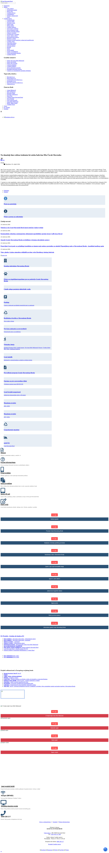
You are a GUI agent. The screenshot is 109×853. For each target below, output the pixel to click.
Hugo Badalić (10, 99)
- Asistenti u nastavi (11, 677)
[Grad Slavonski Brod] (7, 1)
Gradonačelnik (10, 20)
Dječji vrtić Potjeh (11, 62)
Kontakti (6, 109)
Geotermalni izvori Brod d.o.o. (15, 79)
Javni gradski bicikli (8, 786)
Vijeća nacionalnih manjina (14, 53)
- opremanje (12, 641)
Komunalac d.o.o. (11, 81)
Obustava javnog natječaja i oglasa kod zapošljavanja (20, 40)
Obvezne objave (11, 46)
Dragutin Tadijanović (12, 94)
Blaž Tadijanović (11, 91)
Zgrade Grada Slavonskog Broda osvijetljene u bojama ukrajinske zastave (25, 240)
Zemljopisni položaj (12, 10)
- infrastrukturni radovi (14, 643)
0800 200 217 (60, 841)
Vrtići (3, 782)
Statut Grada (10, 24)
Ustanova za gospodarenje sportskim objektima (19, 70)
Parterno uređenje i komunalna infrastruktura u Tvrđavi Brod (19, 650)
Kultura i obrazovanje (12, 15)
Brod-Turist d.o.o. (11, 78)
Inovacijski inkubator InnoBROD (13, 646)
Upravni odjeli (10, 21)
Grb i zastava (10, 8)
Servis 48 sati (5, 494)
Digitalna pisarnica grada (9, 806)
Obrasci (3, 453)
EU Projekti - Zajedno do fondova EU (12, 636)
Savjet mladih (10, 50)
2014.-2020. (11, 657)
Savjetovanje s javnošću (13, 34)
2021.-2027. (11, 655)
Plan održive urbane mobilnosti (12, 647)
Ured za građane (6, 483)
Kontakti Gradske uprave (54, 844)
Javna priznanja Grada (12, 30)
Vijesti (5, 106)
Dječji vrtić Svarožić (12, 63)
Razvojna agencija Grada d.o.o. (15, 82)
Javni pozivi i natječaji (12, 28)
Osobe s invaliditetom (12, 51)
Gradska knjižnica (11, 66)
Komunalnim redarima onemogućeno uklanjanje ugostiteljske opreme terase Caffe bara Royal (31, 234)
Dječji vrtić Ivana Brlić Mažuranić (15, 60)
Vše (55, 599)
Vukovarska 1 (47, 833)
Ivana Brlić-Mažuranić (12, 101)
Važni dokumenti (11, 44)
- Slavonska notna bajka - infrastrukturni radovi (20, 639)
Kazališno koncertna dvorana (14, 69)
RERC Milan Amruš (12, 103)
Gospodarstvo (10, 14)
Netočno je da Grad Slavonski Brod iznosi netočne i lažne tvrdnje (22, 227)
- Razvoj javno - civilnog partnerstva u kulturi (22, 680)
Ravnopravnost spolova (13, 37)
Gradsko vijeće (11, 41)
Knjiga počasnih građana (13, 31)
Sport (8, 17)
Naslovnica (6, 5)
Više (55, 515)
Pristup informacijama (8, 462)
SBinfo (5, 7)
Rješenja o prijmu (11, 38)
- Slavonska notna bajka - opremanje (17, 640)
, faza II (12, 673)
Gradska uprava (8, 18)
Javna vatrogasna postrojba (14, 67)
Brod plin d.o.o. (11, 77)
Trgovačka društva (11, 43)
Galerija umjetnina (11, 65)
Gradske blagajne (11, 54)
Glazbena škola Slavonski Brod (15, 97)
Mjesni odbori (10, 25)
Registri (9, 47)
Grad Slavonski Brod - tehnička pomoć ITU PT (16, 649)
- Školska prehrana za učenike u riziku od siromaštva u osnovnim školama (25, 679)
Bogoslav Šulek (11, 93)
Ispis (3, 160)
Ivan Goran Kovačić (12, 100)
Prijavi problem (6, 473)
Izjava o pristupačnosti (45, 822)
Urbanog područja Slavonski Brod (29, 647)
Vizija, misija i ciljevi (12, 36)
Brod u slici (10, 11)
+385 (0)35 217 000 (56, 834)
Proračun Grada (11, 23)
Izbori (8, 48)
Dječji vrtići (4, 504)
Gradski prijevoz (11, 13)
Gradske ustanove (11, 27)
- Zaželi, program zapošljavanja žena (16, 682)
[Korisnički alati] (2, 158)
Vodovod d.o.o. (11, 84)
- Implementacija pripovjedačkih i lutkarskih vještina (20, 685)
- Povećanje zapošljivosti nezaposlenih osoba (18, 683)
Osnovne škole (6, 774)
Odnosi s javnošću (11, 33)
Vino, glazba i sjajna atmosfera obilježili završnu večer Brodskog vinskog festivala (27, 252)
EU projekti (7, 107)
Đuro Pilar (9, 96)
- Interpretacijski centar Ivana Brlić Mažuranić (21, 644)
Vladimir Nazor (11, 104)
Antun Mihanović (11, 90)
